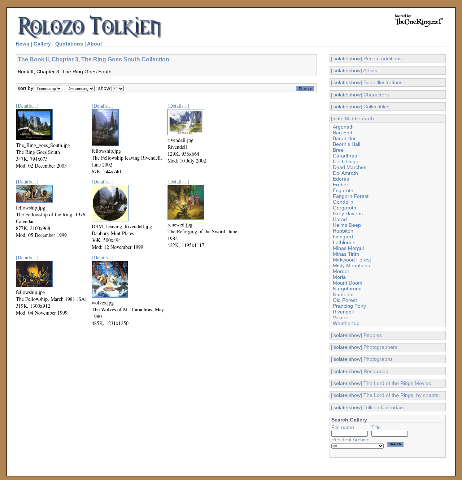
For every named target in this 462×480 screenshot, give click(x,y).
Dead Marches (349, 167)
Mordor (341, 271)
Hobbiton (343, 231)
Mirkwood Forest (352, 260)
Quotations (69, 44)
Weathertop (346, 323)
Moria (339, 277)
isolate (339, 58)
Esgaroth (343, 190)
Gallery (42, 44)
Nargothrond (347, 288)
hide (337, 118)
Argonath (343, 127)
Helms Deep (347, 225)
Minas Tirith (346, 254)
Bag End (342, 132)
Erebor (340, 184)
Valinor (340, 317)
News (22, 44)
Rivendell (343, 312)
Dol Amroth (345, 173)
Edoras (341, 179)
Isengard (343, 236)
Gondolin (343, 202)
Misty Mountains (351, 265)
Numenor (343, 294)
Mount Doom (347, 283)
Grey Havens (348, 213)
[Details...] (27, 105)
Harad (340, 219)
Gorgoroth (344, 208)
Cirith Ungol (346, 161)
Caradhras (345, 156)
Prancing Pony (349, 306)
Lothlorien (344, 242)
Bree (338, 150)
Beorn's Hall (346, 144)
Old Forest (345, 300)
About (94, 44)
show (355, 58)
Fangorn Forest (351, 196)
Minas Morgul (348, 248)
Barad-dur (344, 138)
